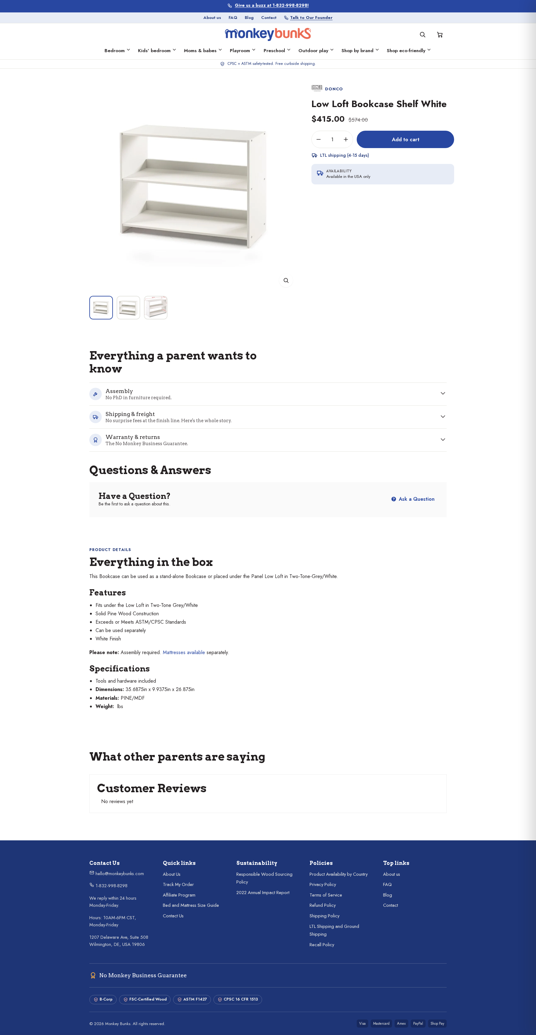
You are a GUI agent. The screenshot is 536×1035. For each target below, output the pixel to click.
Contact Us (173, 915)
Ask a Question (416, 499)
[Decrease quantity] (318, 139)
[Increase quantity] (346, 139)
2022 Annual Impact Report (262, 892)
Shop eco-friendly (406, 50)
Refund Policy (323, 905)
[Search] (422, 34)
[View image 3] (156, 307)
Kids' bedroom (154, 50)
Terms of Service (326, 895)
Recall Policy (322, 944)
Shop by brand (357, 50)
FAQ (233, 17)
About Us (172, 874)
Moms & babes (200, 50)
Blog (249, 17)
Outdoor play (313, 50)
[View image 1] (101, 307)
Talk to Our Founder (311, 17)
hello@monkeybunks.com (119, 873)
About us (212, 17)
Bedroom (115, 50)
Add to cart (405, 139)
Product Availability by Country (339, 874)
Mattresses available (184, 652)
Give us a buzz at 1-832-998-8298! (272, 5)
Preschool (274, 50)
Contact (268, 17)
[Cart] (440, 34)
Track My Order (178, 884)
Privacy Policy (323, 884)
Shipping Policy (324, 915)
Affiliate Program (179, 895)
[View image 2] (128, 307)
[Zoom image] (286, 280)
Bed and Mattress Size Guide (191, 905)
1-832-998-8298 (110, 885)
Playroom (240, 50)
